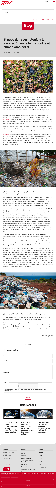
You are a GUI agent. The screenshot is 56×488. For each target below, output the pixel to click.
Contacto (5, 462)
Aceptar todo (27, 485)
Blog (7, 469)
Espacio (23, 453)
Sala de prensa (42, 458)
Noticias (41, 461)
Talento (41, 449)
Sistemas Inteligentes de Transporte (27, 461)
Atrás (36, 19)
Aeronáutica (24, 455)
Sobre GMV (41, 452)
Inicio (6, 12)
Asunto (5, 361)
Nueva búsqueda (46, 19)
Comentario (6, 372)
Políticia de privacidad (5, 477)
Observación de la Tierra (10, 36)
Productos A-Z (42, 467)
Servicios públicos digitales (28, 469)
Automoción (24, 464)
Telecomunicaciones (25, 416)
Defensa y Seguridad (26, 458)
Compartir (17, 52)
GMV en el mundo (7, 464)
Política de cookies (14, 477)
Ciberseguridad (24, 466)
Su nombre (6, 356)
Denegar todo (27, 483)
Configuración (27, 480)
